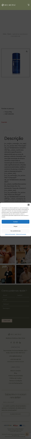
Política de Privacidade (10, 234)
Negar (15, 226)
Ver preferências (15, 231)
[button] (28, 205)
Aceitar (15, 222)
